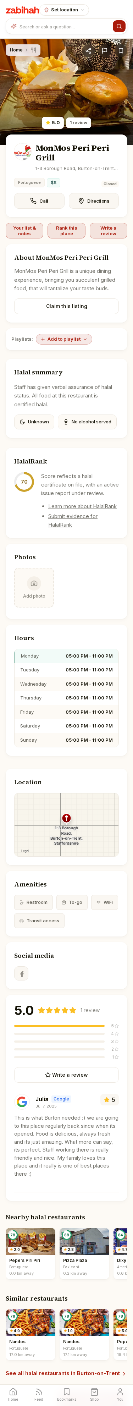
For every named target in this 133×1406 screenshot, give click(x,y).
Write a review (108, 230)
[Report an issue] (104, 50)
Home (16, 50)
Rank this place (66, 230)
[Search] (119, 26)
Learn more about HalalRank (82, 506)
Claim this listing (66, 306)
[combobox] (65, 26)
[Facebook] (21, 973)
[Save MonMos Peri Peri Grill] (121, 50)
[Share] (88, 50)
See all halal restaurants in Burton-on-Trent (63, 1373)
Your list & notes (24, 230)
